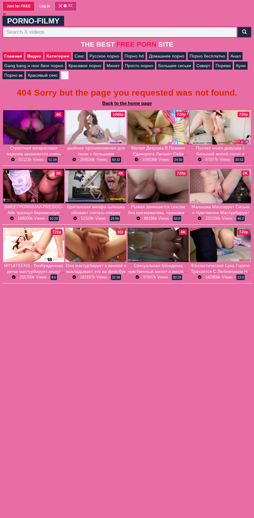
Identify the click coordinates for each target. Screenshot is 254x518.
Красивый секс (43, 75)
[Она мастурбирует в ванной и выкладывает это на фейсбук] (95, 245)
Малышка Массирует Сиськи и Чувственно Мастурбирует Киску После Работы (220, 212)
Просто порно (139, 65)
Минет (113, 65)
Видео (34, 56)
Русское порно (104, 56)
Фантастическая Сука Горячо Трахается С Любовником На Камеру (220, 271)
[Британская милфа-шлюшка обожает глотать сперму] (95, 186)
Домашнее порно (166, 56)
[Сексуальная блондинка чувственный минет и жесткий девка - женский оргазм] (158, 245)
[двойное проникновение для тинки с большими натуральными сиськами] (95, 127)
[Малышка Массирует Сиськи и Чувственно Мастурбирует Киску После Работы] (220, 186)
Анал (235, 56)
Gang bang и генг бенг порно (33, 65)
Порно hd (134, 56)
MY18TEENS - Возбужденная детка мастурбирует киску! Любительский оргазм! (33, 271)
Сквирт (203, 65)
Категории (57, 56)
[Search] (244, 32)
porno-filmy (33, 21)
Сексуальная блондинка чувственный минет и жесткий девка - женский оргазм (158, 271)
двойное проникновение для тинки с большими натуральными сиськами (96, 153)
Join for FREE (19, 6)
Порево (223, 65)
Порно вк (13, 75)
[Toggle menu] (4, 14)
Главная (13, 56)
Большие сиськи (174, 65)
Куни (241, 65)
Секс (79, 56)
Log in (44, 6)
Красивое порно (84, 65)
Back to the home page (127, 103)
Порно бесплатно (207, 56)
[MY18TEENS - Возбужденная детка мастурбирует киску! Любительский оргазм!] (33, 245)
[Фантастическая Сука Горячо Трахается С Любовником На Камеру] (220, 245)
